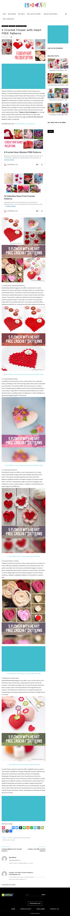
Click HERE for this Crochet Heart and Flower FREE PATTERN (24, 374)
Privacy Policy (26, 909)
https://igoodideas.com (14, 860)
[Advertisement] (24, 76)
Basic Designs (12, 14)
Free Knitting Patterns (51, 15)
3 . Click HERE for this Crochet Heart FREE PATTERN (23, 556)
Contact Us (54, 909)
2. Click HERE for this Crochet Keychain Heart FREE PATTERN (23, 465)
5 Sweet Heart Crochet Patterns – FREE (58, 70)
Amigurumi (11, 26)
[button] (65, 14)
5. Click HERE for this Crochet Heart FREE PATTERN (23, 764)
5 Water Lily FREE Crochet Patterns (36, 850)
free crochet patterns (9, 840)
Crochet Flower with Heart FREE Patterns (19, 837)
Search (43, 894)
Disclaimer (41, 909)
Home (4, 14)
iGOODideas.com (35, 903)
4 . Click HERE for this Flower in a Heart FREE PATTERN (23, 673)
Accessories (5, 26)
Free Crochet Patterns (35, 15)
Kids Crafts (21, 14)
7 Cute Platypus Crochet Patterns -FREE (58, 114)
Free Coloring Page (9, 19)
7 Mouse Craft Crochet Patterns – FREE (58, 100)
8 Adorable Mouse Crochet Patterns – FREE (58, 85)
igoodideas (12, 857)
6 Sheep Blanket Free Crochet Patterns (12, 850)
